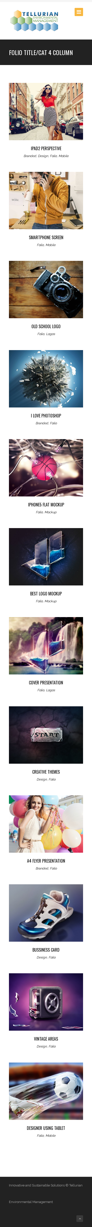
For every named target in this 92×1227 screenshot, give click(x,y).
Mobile (63, 156)
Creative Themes (46, 772)
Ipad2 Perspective (46, 148)
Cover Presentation (46, 683)
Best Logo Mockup (46, 594)
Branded (30, 156)
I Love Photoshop (46, 416)
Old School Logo (46, 326)
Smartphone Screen (46, 237)
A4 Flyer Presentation (46, 861)
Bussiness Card (46, 950)
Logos (50, 334)
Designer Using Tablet (46, 1128)
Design (43, 156)
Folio (53, 156)
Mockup (50, 512)
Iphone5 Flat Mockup (46, 505)
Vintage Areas (46, 1039)
